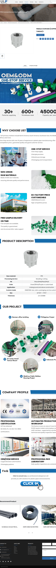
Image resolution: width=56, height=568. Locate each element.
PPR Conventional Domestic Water (23, 22)
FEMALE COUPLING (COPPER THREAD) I (36, 22)
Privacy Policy (6, 566)
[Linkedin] (5, 561)
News (36, 2)
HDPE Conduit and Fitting (32, 549)
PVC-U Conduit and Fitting (32, 546)
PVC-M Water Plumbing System (33, 552)
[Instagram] (3, 561)
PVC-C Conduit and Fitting (32, 547)
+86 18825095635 (3, 547)
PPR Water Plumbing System (12, 22)
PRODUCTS (30, 543)
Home (16, 2)
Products (26, 2)
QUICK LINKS (17, 543)
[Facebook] (0, 561)
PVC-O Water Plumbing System (33, 554)
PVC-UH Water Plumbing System (33, 553)
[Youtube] (8, 561)
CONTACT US (3, 543)
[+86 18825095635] (10, 561)
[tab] (25, 66)
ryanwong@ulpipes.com (5, 549)
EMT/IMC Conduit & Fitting (32, 548)
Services (31, 2)
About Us (21, 2)
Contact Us (41, 2)
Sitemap (2, 566)
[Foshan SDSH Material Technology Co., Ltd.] (4, 2)
